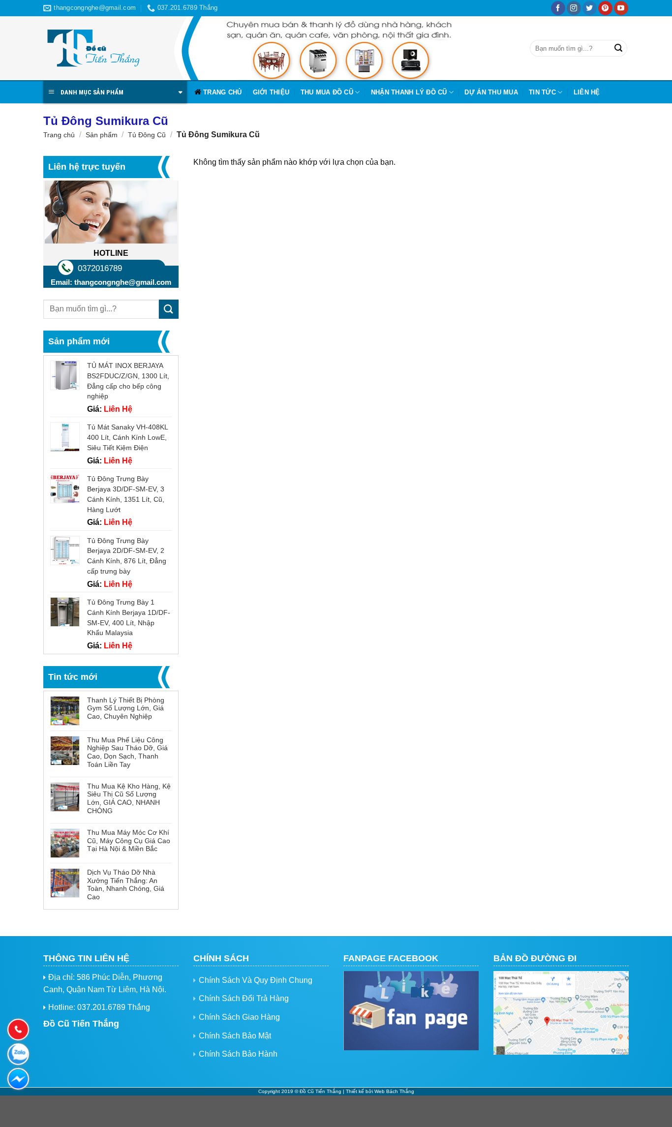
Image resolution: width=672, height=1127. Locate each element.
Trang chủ (222, 92)
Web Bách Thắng (394, 1091)
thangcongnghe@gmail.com (122, 282)
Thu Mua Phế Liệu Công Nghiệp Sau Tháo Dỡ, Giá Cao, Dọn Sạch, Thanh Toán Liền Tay (127, 752)
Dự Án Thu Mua (491, 92)
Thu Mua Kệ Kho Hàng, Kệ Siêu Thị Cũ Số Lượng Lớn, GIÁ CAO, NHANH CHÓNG (129, 798)
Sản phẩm (102, 135)
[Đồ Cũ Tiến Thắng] (92, 48)
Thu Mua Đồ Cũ (327, 92)
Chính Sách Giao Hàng (239, 1017)
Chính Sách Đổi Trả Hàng (244, 998)
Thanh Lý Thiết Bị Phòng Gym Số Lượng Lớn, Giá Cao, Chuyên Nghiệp (125, 708)
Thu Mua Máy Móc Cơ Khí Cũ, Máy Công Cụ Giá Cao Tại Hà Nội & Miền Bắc (128, 840)
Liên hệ (587, 92)
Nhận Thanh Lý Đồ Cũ (409, 92)
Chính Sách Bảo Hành (238, 1054)
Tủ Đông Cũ (147, 135)
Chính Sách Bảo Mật (235, 1036)
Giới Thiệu (271, 92)
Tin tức (542, 92)
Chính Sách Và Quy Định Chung (255, 980)
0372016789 (100, 268)
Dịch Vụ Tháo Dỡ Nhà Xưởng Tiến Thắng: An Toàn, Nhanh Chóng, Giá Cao (125, 884)
